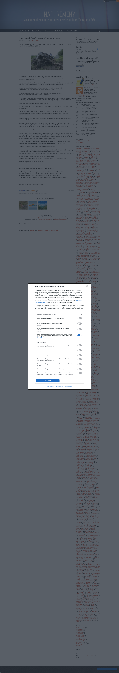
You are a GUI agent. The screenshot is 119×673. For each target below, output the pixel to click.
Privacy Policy (68, 386)
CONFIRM (48, 380)
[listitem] (59, 314)
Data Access (59, 386)
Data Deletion (50, 386)
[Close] (87, 286)
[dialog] (59, 336)
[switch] (79, 318)
